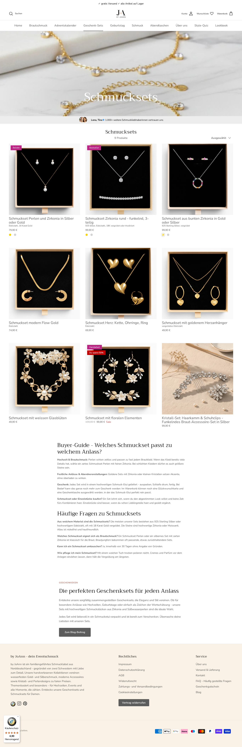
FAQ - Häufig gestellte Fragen (213, 681)
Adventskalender (65, 25)
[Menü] (18, 717)
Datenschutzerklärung (132, 670)
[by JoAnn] (121, 13)
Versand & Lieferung (208, 670)
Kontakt (200, 675)
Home (18, 25)
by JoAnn (22, 730)
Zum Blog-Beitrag (75, 632)
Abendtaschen (159, 25)
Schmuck (137, 25)
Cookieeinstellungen (130, 692)
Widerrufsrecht (127, 681)
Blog (198, 692)
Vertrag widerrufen (134, 702)
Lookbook (221, 25)
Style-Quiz (201, 25)
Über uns (181, 25)
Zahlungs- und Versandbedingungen (140, 686)
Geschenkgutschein (207, 686)
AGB (121, 675)
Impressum (125, 664)
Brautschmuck (38, 25)
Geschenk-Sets (93, 25)
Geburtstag (117, 25)
